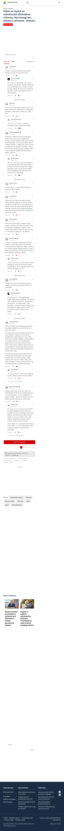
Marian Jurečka (9, 501)
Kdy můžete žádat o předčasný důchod (44, 803)
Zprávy (10, 8)
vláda (28, 501)
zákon (7, 505)
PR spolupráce (7, 802)
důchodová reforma (16, 497)
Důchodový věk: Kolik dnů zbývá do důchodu (46, 798)
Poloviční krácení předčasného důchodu (25, 798)
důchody (28, 497)
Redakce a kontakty (9, 799)
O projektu (6, 796)
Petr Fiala (20, 501)
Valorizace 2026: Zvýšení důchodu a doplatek (45, 793)
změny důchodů (17, 505)
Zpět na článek (8, 24)
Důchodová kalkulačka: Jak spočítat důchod (46, 808)
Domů (5, 8)
